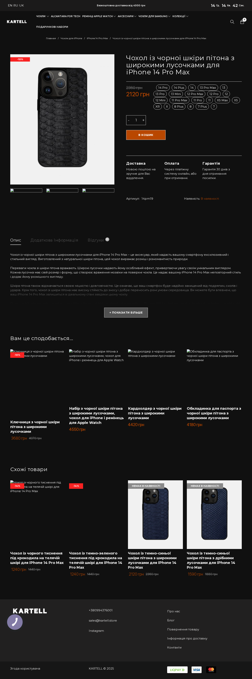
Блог (171, 620)
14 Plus (179, 87)
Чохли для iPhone (71, 38)
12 (226, 94)
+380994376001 (101, 610)
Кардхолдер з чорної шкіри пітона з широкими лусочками (155, 413)
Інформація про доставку (187, 638)
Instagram (96, 631)
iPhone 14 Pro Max (97, 38)
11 (209, 100)
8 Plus (178, 106)
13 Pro (160, 94)
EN (10, 5)
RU (15, 5)
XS (236, 100)
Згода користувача (25, 668)
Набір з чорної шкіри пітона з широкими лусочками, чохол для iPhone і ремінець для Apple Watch (96, 415)
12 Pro (214, 94)
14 (192, 87)
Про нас (173, 611)
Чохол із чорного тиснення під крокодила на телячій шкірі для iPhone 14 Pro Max (37, 558)
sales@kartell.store (103, 620)
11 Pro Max (179, 100)
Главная (51, 38)
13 (223, 87)
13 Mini (176, 94)
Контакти (174, 647)
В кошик (145, 135)
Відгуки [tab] (98, 240)
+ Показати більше (126, 312)
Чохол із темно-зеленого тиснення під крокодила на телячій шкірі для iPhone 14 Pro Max (95, 560)
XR (158, 106)
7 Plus (202, 106)
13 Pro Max (208, 87)
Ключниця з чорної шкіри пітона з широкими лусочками (35, 427)
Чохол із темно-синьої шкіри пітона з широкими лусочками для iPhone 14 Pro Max (152, 560)
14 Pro (163, 87)
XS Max (222, 100)
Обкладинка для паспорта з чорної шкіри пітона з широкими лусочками (214, 413)
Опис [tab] (15, 240)
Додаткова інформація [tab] (54, 240)
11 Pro (198, 100)
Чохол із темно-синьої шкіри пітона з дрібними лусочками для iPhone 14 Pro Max (211, 560)
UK (21, 5)
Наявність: (192, 198)
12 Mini (160, 100)
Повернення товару (183, 629)
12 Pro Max (195, 94)
